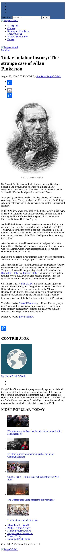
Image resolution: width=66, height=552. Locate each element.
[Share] (36, 82)
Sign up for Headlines (18, 31)
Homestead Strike (9, 273)
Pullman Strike (30, 273)
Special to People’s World (48, 76)
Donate (10, 39)
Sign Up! (5, 50)
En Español (13, 25)
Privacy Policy (14, 536)
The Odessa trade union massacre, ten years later (30, 499)
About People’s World (18, 525)
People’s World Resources (20, 533)
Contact (11, 28)
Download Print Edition (19, 539)
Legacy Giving (14, 34)
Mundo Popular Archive (19, 530)
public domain (26, 316)
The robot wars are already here (22, 520)
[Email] (36, 90)
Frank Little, (27, 283)
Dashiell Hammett (27, 303)
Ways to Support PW (17, 36)
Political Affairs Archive (19, 528)
